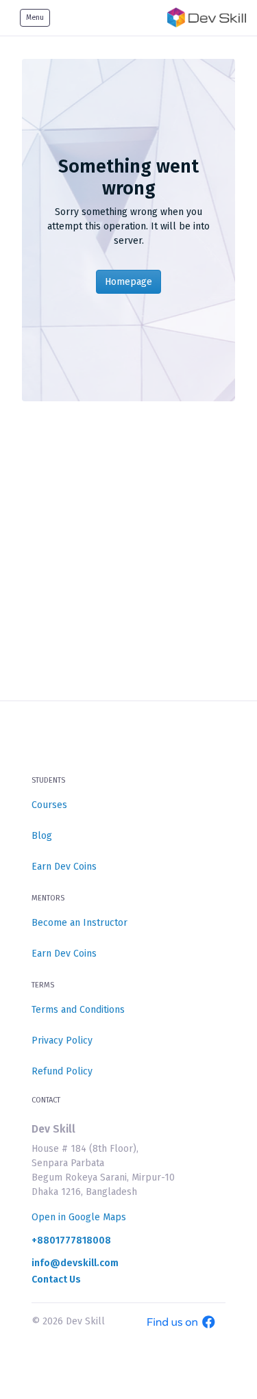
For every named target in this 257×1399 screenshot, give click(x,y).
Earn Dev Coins (64, 866)
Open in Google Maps (79, 1217)
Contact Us (56, 1279)
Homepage (128, 282)
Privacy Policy (62, 1040)
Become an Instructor (79, 923)
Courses (49, 805)
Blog (42, 836)
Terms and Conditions (78, 1010)
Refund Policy (62, 1071)
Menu (35, 17)
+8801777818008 (71, 1240)
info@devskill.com (75, 1263)
